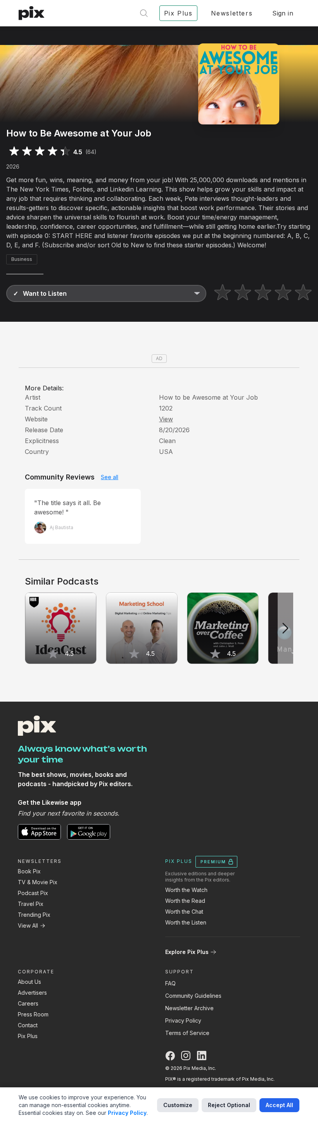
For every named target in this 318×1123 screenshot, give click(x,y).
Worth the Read (185, 900)
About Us (29, 981)
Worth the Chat (184, 911)
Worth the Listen (185, 922)
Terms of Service (187, 1033)
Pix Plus (28, 1036)
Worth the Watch (186, 890)
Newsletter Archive (189, 1008)
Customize (177, 1105)
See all (109, 477)
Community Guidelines (193, 995)
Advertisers (32, 992)
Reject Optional (229, 1105)
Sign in (282, 13)
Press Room (33, 1014)
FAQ (170, 983)
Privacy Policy (183, 1020)
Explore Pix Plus (187, 952)
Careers (28, 1003)
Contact (28, 1025)
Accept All (279, 1105)
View (166, 419)
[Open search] (144, 13)
